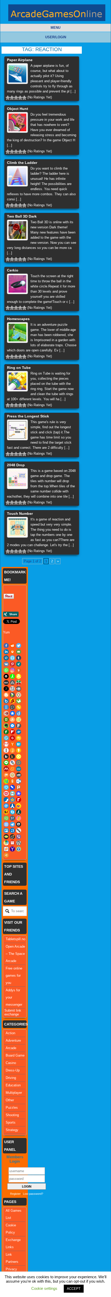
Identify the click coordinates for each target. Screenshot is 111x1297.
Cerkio (12, 270)
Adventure (13, 1040)
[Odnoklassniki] (12, 781)
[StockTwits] (12, 818)
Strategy (12, 1130)
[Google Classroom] (18, 738)
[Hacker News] (12, 744)
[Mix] (6, 775)
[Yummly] (18, 670)
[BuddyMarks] (12, 701)
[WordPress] (18, 842)
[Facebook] (6, 645)
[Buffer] (6, 676)
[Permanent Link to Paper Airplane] (17, 73)
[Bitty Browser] (12, 688)
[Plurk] (18, 787)
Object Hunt (17, 109)
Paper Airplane (20, 60)
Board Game (15, 1055)
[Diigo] (18, 713)
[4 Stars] (20, 98)
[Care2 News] (18, 701)
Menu (55, 28)
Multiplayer (14, 1093)
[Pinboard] (12, 787)
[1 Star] (8, 98)
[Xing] (18, 664)
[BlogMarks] (12, 694)
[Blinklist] (18, 688)
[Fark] (18, 725)
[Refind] (6, 805)
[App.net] (12, 682)
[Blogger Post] (6, 694)
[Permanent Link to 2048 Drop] (17, 478)
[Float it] (12, 657)
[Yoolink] (18, 849)
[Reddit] (12, 645)
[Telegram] (12, 824)
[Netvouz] (6, 781)
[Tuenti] (12, 830)
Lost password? (33, 1193)
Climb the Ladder (22, 163)
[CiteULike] (6, 707)
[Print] (12, 651)
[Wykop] (6, 849)
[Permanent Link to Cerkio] (17, 284)
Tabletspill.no (15, 939)
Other (10, 1100)
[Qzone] (12, 799)
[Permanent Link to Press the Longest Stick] (17, 429)
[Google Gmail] (6, 744)
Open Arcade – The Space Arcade (15, 954)
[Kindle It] (12, 756)
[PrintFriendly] (12, 793)
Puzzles (12, 1107)
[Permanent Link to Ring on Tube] (17, 381)
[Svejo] (18, 818)
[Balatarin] (18, 682)
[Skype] (12, 812)
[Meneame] (12, 768)
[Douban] (6, 719)
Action (10, 1033)
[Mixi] (12, 775)
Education (13, 1085)
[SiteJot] (6, 812)
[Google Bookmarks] (12, 738)
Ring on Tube (19, 368)
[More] (6, 855)
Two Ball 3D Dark (22, 216)
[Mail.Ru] (18, 762)
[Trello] (6, 830)
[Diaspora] (12, 713)
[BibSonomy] (6, 688)
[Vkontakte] (6, 664)
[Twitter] (18, 645)
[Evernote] (6, 725)
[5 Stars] (24, 98)
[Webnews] (12, 842)
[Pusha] (6, 799)
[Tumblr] (18, 657)
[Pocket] (6, 793)
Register (15, 1193)
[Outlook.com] (18, 781)
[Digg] (6, 657)
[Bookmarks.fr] (18, 694)
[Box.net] (6, 701)
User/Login (55, 37)
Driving (11, 1078)
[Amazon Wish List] (18, 676)
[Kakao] (18, 750)
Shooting (12, 1115)
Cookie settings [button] (44, 1288)
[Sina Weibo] (18, 805)
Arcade (11, 1048)
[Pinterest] (12, 664)
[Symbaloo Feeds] (6, 824)
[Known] (18, 756)
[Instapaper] (6, 750)
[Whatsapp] (6, 670)
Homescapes (18, 319)
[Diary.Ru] (6, 713)
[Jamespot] (12, 750)
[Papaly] (6, 787)
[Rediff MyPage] (18, 799)
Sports (10, 1122)
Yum (6, 632)
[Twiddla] (18, 830)
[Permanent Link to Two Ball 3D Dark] (17, 230)
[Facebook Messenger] (12, 725)
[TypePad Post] (6, 836)
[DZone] (18, 719)
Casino (11, 1063)
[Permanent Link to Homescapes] (17, 332)
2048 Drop (16, 465)
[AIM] (12, 676)
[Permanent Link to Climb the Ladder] (17, 176)
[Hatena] (18, 744)
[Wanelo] (6, 842)
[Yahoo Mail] (12, 849)
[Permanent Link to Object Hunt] (17, 122)
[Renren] (12, 805)
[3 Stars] (16, 98)
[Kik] (6, 756)
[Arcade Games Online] (57, 14)
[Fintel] (6, 731)
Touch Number (20, 513)
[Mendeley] (6, 768)
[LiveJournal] (12, 762)
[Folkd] (18, 731)
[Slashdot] (18, 812)
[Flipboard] (12, 731)
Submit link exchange (12, 1012)
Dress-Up (13, 1070)
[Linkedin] (6, 651)
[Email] (18, 651)
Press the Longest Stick (28, 416)
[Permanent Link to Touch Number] (17, 527)
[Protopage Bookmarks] (18, 793)
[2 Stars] (12, 98)
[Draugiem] (12, 719)
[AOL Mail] (6, 682)
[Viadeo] (12, 836)
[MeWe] (18, 768)
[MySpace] (18, 775)
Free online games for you (14, 975)
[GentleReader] (6, 738)
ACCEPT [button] (74, 1289)
